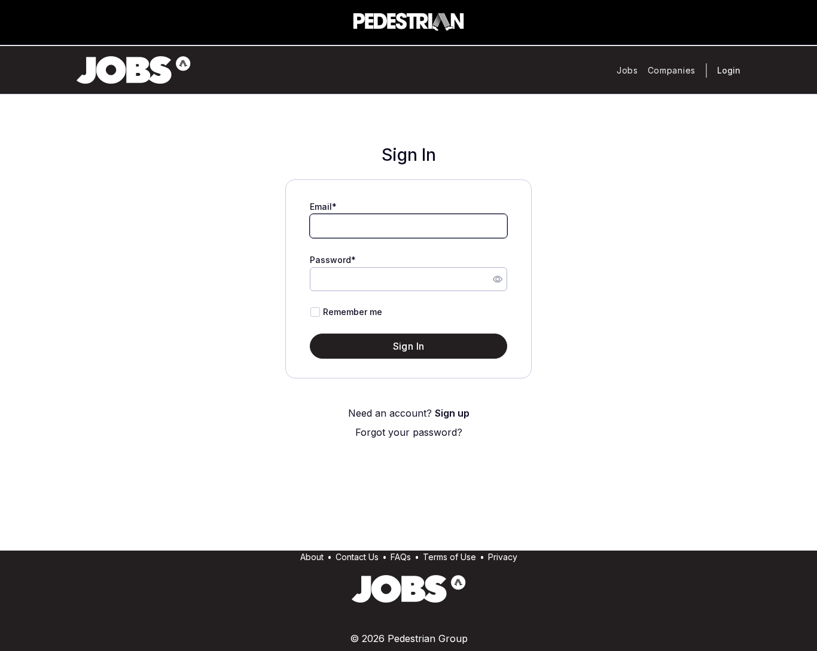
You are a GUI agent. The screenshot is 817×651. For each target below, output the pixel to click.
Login (728, 70)
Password (330, 260)
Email (321, 206)
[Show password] (497, 279)
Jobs (627, 70)
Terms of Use (449, 557)
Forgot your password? (408, 432)
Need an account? (409, 413)
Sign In (409, 346)
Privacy (502, 557)
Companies (672, 70)
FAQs (401, 557)
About (312, 557)
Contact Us (357, 557)
